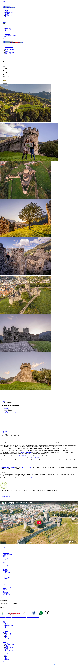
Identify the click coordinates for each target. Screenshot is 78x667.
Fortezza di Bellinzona (7, 554)
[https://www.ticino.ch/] (5, 614)
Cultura (6, 11)
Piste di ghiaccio (6, 581)
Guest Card (7, 51)
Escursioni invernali (7, 579)
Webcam (4, 591)
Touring (6, 48)
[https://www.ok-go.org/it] (47, 614)
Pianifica (4, 36)
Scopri (4, 1)
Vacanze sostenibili (9, 16)
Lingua (4, 81)
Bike (6, 30)
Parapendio (7, 31)
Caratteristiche (5, 432)
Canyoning (5, 569)
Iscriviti (14, 603)
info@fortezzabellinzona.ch (10, 412)
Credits (13, 617)
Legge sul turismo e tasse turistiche (32, 617)
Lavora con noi (22, 617)
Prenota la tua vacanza (9, 49)
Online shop (5, 592)
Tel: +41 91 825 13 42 (9, 411)
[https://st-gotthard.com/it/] (24, 614)
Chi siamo (17, 617)
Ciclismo (4, 566)
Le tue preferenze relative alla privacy (44, 665)
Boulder (6, 32)
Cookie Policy (3, 617)
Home (4, 401)
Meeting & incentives (7, 594)
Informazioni (5, 408)
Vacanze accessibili (9, 47)
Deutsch (8, 616)
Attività (4, 17)
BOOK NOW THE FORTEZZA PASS (13, 415)
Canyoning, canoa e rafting (10, 35)
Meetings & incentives (9, 52)
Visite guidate (8, 53)
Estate (4, 562)
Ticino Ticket (7, 50)
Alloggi (6, 44)
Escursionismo (6, 564)
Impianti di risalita (6, 572)
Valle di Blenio (6, 553)
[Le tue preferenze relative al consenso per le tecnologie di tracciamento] (76, 665)
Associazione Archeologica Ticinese (21, 455)
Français (11, 616)
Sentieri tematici (8, 29)
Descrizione (5, 431)
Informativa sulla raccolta (27, 665)
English (5, 616)
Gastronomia (7, 13)
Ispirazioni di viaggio (9, 15)
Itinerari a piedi (8, 28)
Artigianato (5, 559)
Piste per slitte (5, 580)
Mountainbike (5, 565)
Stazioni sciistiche (6, 577)
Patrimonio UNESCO (9, 12)
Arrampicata (7, 34)
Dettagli (6, 631)
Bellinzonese (5, 549)
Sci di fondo (5, 578)
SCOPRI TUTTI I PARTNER (6, 496)
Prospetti (4, 590)
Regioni (6, 10)
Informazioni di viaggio (9, 45)
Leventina (5, 551)
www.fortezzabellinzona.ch (10, 413)
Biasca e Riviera (6, 550)
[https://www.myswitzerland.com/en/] (15, 614)
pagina (31, 477)
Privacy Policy (9, 617)
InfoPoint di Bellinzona (26, 467)
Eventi (6, 14)
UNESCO (5, 556)
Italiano (1, 616)
